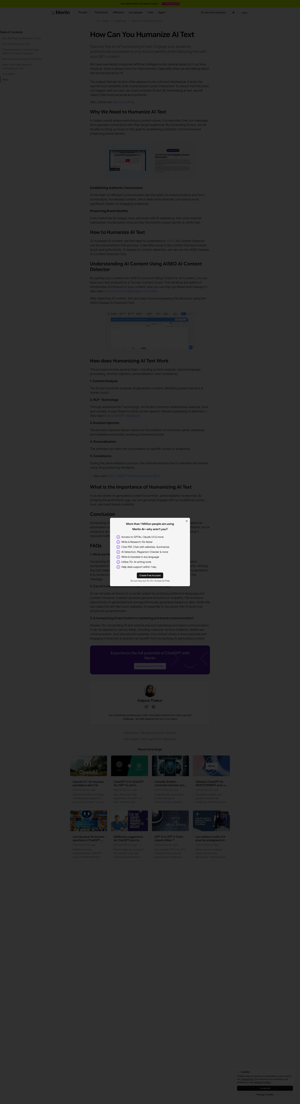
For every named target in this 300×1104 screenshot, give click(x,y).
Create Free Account (150, 575)
